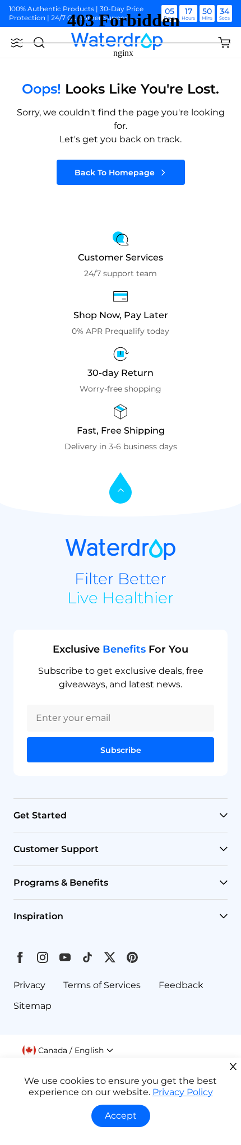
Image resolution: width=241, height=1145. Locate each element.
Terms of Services (102, 985)
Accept (121, 1115)
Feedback (181, 985)
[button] (68, 1050)
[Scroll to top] (120, 488)
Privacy (29, 985)
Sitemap (32, 1005)
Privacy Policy (182, 1092)
